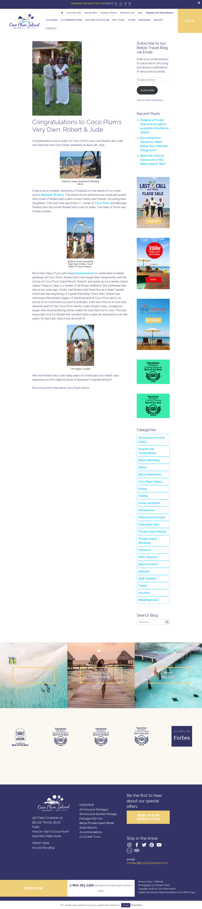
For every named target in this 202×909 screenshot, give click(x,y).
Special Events (148, 564)
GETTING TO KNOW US (47, 818)
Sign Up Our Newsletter (148, 817)
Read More (136, 905)
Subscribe (147, 90)
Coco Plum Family (150, 481)
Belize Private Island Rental (96, 823)
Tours (131, 20)
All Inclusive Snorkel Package (98, 814)
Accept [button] (126, 905)
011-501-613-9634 (43, 847)
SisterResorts (34, 675)
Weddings (144, 20)
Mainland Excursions (152, 517)
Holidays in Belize (109, 13)
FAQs (35, 827)
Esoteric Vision (162, 885)
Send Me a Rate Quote (46, 836)
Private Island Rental (152, 531)
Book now (33, 888)
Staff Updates (147, 578)
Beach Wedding (149, 460)
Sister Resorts (147, 557)
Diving (142, 488)
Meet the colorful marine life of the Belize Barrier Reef (153, 160)
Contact (51, 28)
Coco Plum (102, 203)
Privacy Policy (145, 881)
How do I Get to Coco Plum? (50, 831)
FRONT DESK (40, 843)
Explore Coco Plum (97, 20)
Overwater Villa (148, 524)
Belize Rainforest (149, 474)
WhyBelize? (168, 675)
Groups (158, 20)
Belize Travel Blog (46, 822)
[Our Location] (62, 13)
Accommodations (71, 20)
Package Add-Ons (91, 818)
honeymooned (84, 273)
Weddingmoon (148, 600)
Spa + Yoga (118, 20)
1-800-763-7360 (73, 13)
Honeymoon (146, 510)
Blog (140, 13)
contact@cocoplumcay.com (147, 863)
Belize (142, 467)
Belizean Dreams (52, 194)
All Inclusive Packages (93, 809)
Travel (142, 585)
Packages (52, 20)
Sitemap (159, 881)
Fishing (143, 496)
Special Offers (90, 13)
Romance (144, 550)
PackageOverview (101, 675)
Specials (144, 571)
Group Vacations (149, 503)
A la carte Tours (89, 836)
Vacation (144, 592)
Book (190, 21)
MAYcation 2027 (127, 13)
